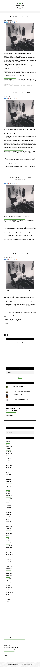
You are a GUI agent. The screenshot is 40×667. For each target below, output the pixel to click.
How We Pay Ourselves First (9, 56)
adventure (15, 245)
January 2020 (8, 477)
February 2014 (8, 587)
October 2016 (8, 531)
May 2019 (7, 488)
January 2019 (8, 495)
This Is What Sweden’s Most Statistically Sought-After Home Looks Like (17, 301)
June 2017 (8, 517)
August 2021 (8, 455)
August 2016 (8, 535)
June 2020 (8, 470)
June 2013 (8, 601)
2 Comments (22, 179)
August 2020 (8, 469)
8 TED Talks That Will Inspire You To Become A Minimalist (14, 638)
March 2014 (8, 585)
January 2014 (8, 589)
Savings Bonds (6, 246)
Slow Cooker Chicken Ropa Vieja (10, 133)
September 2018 (9, 498)
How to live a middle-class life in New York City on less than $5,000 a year (17, 309)
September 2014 (9, 575)
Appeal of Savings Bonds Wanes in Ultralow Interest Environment (16, 225)
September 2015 (9, 554)
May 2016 (7, 540)
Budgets (16, 85)
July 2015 (7, 557)
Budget (13, 85)
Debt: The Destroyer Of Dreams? (19, 386)
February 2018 (8, 509)
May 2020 (7, 472)
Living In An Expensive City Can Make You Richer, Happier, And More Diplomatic (18, 140)
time (29, 85)
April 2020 (8, 474)
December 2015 (8, 549)
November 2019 (8, 481)
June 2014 (8, 580)
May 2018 (7, 503)
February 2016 (8, 545)
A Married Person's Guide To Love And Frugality (21, 391)
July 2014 (7, 578)
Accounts (10, 245)
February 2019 (8, 493)
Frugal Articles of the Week (20, 16)
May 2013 (7, 603)
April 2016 (8, 542)
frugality (27, 245)
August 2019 (8, 484)
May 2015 (7, 561)
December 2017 (8, 512)
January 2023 (8, 446)
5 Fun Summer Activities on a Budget (12, 413)
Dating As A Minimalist (17, 396)
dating (22, 85)
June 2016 (8, 538)
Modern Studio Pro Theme (16, 664)
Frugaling (20, 5)
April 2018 (8, 505)
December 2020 (8, 463)
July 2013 (7, 599)
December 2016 (8, 528)
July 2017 (7, 516)
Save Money (10, 84)
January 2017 (8, 526)
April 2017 (8, 521)
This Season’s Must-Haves (9, 319)
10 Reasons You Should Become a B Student (20, 399)
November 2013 (8, 592)
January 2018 (8, 510)
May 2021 (7, 460)
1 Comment (22, 255)
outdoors (31, 245)
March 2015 (8, 564)
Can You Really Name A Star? (18, 394)
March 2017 (8, 523)
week (31, 85)
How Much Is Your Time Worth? (9, 71)
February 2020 (8, 476)
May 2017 (7, 519)
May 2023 (7, 444)
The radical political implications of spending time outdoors (15, 232)
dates (19, 85)
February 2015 (8, 566)
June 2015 (8, 559)
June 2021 (8, 458)
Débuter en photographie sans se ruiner (13, 408)
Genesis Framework (24, 664)
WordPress (28, 664)
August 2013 (8, 597)
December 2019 (8, 479)
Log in (31, 664)
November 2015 (8, 550)
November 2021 (8, 451)
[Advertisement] (20, 357)
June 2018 (8, 502)
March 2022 (8, 448)
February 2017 (8, 524)
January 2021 (8, 462)
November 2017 (8, 514)
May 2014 (7, 582)
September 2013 (9, 596)
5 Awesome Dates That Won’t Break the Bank (12, 64)
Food (24, 85)
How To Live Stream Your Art (9, 650)
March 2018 (8, 507)
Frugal (27, 85)
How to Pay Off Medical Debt (11, 415)
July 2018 (7, 500)
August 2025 (8, 441)
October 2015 (8, 552)
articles (10, 85)
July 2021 (7, 456)
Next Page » (14, 335)
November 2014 (8, 571)
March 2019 (8, 491)
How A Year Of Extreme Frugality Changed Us (12, 238)
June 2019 (8, 486)
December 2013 (8, 590)
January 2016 (8, 547)
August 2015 (8, 556)
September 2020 (9, 467)
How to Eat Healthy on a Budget (11, 410)
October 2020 (8, 465)
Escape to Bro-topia (7, 163)
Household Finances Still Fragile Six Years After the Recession (15, 294)
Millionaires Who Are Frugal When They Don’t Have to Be (14, 156)
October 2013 (8, 594)
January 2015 (8, 568)
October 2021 (8, 453)
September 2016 (9, 533)
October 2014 (8, 573)
